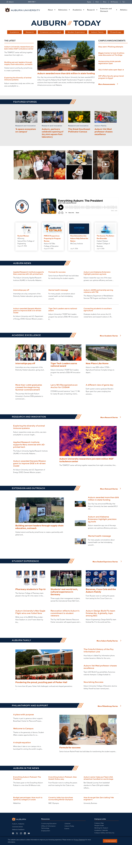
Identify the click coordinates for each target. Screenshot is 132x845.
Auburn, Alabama (18, 824)
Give (106, 2)
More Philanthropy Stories (108, 706)
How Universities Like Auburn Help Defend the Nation (79, 238)
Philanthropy (115, 32)
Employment (45, 831)
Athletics (123, 10)
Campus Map (99, 823)
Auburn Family (97, 32)
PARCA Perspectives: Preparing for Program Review (52, 238)
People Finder (99, 825)
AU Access (114, 2)
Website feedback (18, 829)
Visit (97, 2)
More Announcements (106, 84)
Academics (77, 10)
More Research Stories (109, 417)
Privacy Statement (79, 840)
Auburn (12, 2)
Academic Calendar (101, 830)
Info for (32, 2)
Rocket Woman (23, 236)
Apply (89, 2)
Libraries (67, 823)
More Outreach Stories (109, 489)
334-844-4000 (17, 827)
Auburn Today (69, 826)
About (50, 10)
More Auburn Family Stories (107, 641)
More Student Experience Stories (105, 562)
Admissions (62, 10)
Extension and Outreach (106, 10)
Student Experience (76, 32)
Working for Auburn (101, 828)
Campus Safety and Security (104, 833)
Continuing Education (48, 823)
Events (66, 828)
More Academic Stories (109, 336)
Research (91, 10)
